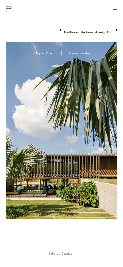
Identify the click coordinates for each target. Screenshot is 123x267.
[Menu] (115, 9)
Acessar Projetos (79, 53)
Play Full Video (43, 53)
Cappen (68, 253)
